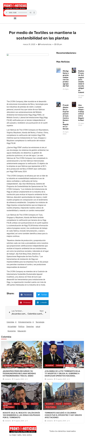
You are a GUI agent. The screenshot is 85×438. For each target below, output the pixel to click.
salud (38, 326)
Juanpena (8, 379)
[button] (15, 18)
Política (21, 326)
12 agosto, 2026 (19, 379)
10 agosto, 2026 (61, 379)
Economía (12, 331)
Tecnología (40, 322)
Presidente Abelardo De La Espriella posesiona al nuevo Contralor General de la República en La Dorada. (67, 117)
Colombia (10, 322)
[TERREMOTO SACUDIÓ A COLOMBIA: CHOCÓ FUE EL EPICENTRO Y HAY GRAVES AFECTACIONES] (63, 396)
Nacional (34, 404)
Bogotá (16, 404)
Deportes (30, 326)
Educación (22, 331)
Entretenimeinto (24, 322)
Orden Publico (28, 365)
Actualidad (12, 326)
